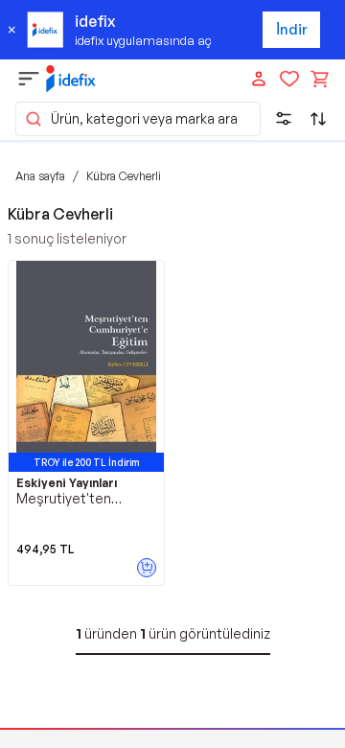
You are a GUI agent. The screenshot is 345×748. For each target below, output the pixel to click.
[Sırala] (318, 118)
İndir (292, 29)
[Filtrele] (283, 118)
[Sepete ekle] (146, 567)
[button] (138, 119)
